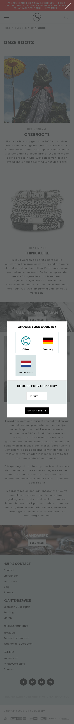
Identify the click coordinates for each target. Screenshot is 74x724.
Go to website (37, 410)
